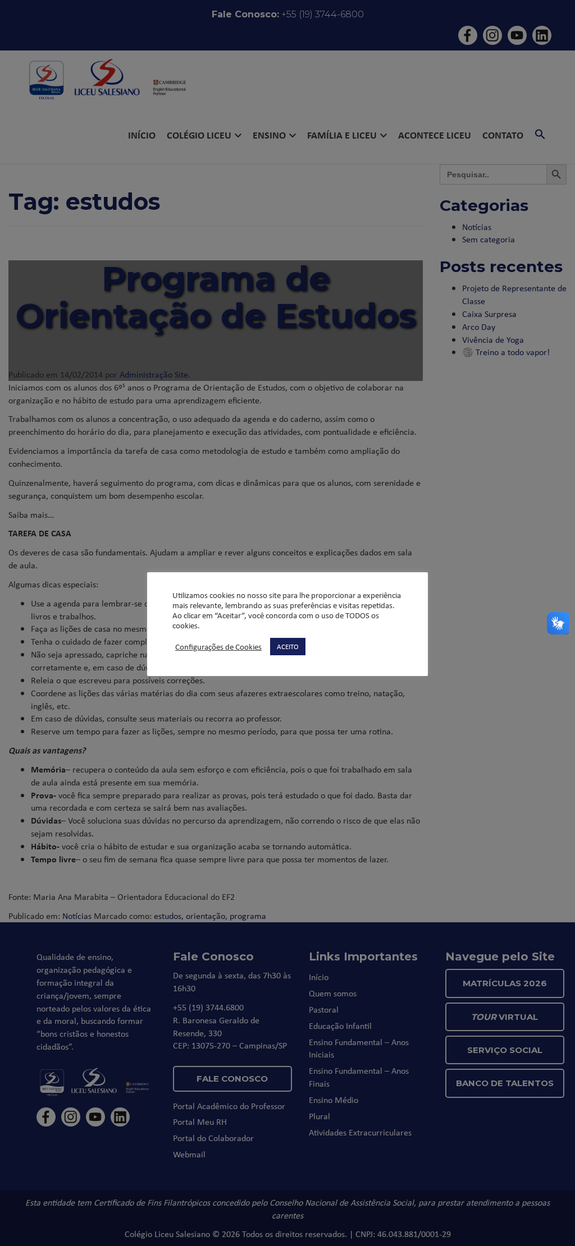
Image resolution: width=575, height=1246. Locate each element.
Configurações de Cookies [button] (218, 647)
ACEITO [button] (288, 646)
